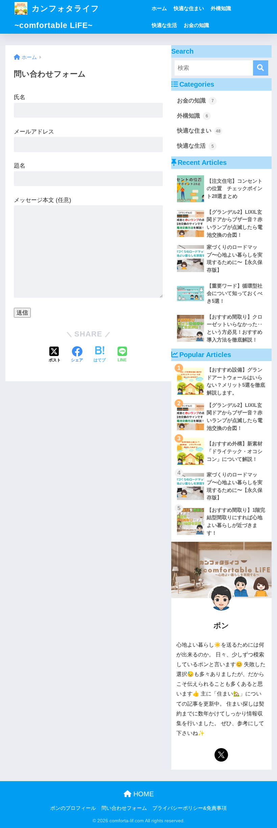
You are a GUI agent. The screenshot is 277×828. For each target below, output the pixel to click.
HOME (142, 794)
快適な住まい (189, 8)
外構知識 (221, 8)
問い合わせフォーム (124, 808)
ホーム (159, 8)
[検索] (260, 68)
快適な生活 (164, 25)
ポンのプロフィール (73, 808)
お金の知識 (196, 25)
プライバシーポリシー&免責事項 (189, 808)
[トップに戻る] (9, 795)
